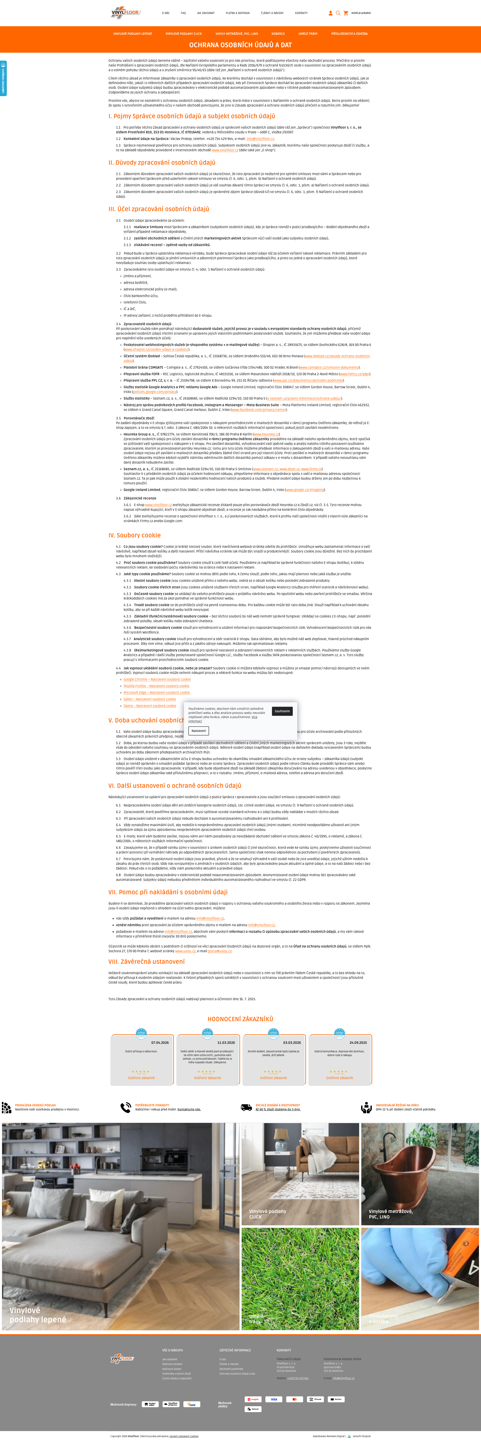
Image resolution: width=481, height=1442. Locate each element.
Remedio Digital (336, 1436)
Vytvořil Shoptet (362, 1436)
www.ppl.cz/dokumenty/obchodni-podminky (308, 380)
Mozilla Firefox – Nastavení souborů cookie (156, 686)
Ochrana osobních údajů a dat (237, 1373)
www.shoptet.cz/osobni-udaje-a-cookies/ (156, 349)
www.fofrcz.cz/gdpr (354, 374)
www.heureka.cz (266, 434)
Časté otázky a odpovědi (176, 1378)
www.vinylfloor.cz (225, 150)
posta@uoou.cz (220, 951)
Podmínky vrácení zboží (176, 1373)
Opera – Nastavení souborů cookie (150, 706)
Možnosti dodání (172, 1364)
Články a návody (272, 13)
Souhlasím (282, 711)
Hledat (339, 13)
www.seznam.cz (265, 469)
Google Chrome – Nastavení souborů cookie (157, 679)
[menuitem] (133, 33)
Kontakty (301, 13)
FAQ (183, 13)
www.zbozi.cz (290, 469)
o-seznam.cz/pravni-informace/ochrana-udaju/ (304, 398)
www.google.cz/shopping (305, 490)
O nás (166, 13)
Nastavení (199, 731)
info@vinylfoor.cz (261, 925)
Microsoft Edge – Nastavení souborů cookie (157, 693)
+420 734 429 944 (298, 1378)
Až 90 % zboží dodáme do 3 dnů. (278, 1109)
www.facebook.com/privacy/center (259, 410)
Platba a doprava (238, 13)
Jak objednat (206, 13)
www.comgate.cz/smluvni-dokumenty (329, 367)
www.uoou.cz (185, 951)
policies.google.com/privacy (154, 392)
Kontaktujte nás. (189, 1109)
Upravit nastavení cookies (184, 1436)
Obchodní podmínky (231, 1369)
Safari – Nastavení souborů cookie (150, 699)
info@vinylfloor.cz (260, 139)
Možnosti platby (171, 1369)
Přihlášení (332, 13)
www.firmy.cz (311, 469)
